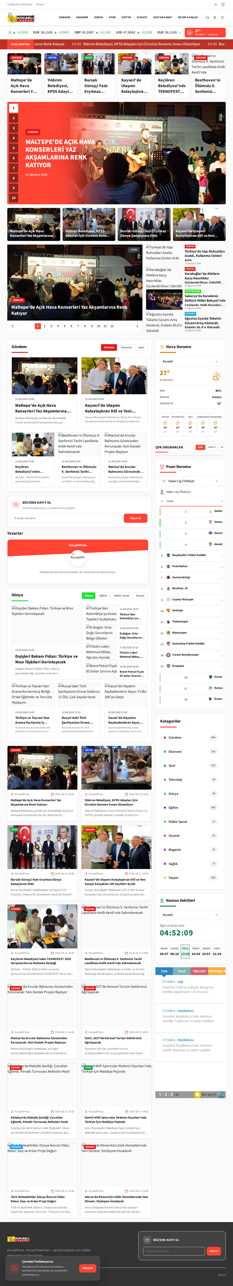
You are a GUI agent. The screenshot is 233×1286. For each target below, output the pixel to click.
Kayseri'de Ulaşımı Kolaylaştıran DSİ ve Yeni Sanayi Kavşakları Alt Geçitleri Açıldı (115, 881)
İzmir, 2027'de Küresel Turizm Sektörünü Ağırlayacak (113, 1040)
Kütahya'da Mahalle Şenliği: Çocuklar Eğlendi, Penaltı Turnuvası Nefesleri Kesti (39, 1119)
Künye (40, 4)
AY (222, 447)
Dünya (98, 17)
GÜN (200, 447)
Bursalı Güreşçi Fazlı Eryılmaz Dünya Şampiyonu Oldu (36, 881)
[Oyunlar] (223, 4)
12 (112, 326)
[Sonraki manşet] (137, 326)
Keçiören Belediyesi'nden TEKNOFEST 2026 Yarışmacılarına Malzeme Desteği (41, 961)
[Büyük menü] (222, 17)
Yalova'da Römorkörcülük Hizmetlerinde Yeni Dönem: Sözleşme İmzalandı (116, 1199)
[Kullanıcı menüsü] (214, 17)
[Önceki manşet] (12, 326)
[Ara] (207, 17)
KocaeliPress (22, 794)
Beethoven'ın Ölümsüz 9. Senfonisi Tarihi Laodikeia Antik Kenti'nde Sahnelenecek (113, 961)
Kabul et (88, 1268)
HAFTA (211, 447)
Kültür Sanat (162, 17)
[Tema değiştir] (215, 4)
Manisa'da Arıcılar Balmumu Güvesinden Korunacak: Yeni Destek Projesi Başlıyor (39, 1040)
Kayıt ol (135, 518)
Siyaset (142, 17)
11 (105, 326)
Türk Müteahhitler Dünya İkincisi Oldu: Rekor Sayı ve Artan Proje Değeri (38, 1199)
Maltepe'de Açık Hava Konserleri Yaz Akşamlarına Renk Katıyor (36, 802)
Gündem (64, 17)
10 (13, 197)
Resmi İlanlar (188, 17)
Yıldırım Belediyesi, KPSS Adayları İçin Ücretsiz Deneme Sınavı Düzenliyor (106, 44)
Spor (112, 17)
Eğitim (126, 17)
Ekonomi (82, 17)
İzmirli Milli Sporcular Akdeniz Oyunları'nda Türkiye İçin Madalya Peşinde (115, 1119)
